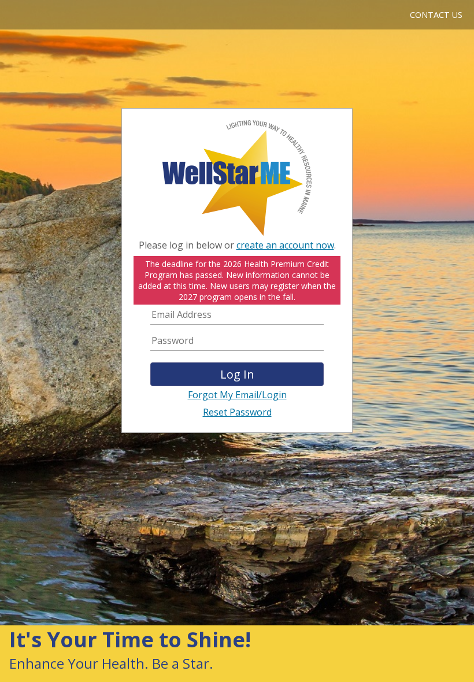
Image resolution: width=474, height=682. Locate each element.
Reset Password (237, 412)
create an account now (285, 245)
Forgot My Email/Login (237, 394)
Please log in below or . (237, 245)
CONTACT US (436, 14)
